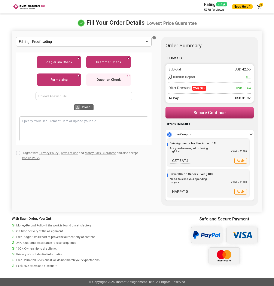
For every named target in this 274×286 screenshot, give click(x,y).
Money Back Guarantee (100, 153)
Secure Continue (210, 112)
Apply (240, 161)
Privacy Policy (48, 153)
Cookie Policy (31, 158)
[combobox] (78, 42)
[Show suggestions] (141, 41)
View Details (239, 151)
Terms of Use (69, 153)
